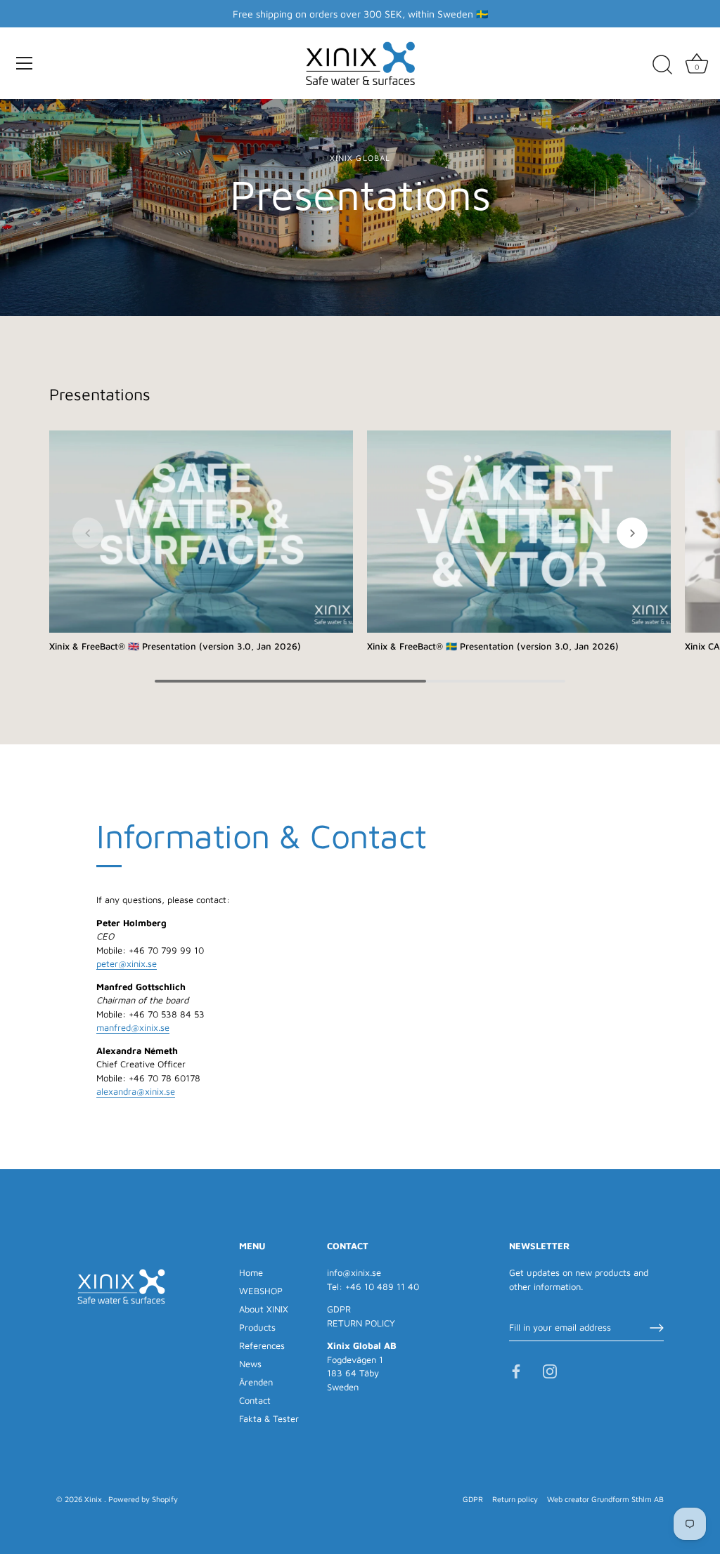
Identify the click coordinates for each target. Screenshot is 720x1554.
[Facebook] (516, 1370)
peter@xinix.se (126, 963)
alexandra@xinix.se (135, 1091)
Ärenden (256, 1382)
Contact (255, 1400)
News (250, 1363)
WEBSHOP (261, 1290)
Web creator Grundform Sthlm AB (605, 1498)
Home (251, 1272)
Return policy (515, 1498)
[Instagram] (550, 1370)
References (262, 1345)
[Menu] (24, 63)
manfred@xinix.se (132, 1027)
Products (257, 1327)
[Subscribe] (657, 1328)
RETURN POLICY (361, 1323)
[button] (87, 533)
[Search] (662, 65)
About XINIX (263, 1309)
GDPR (339, 1309)
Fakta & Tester (269, 1418)
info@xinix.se (354, 1272)
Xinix (94, 1498)
